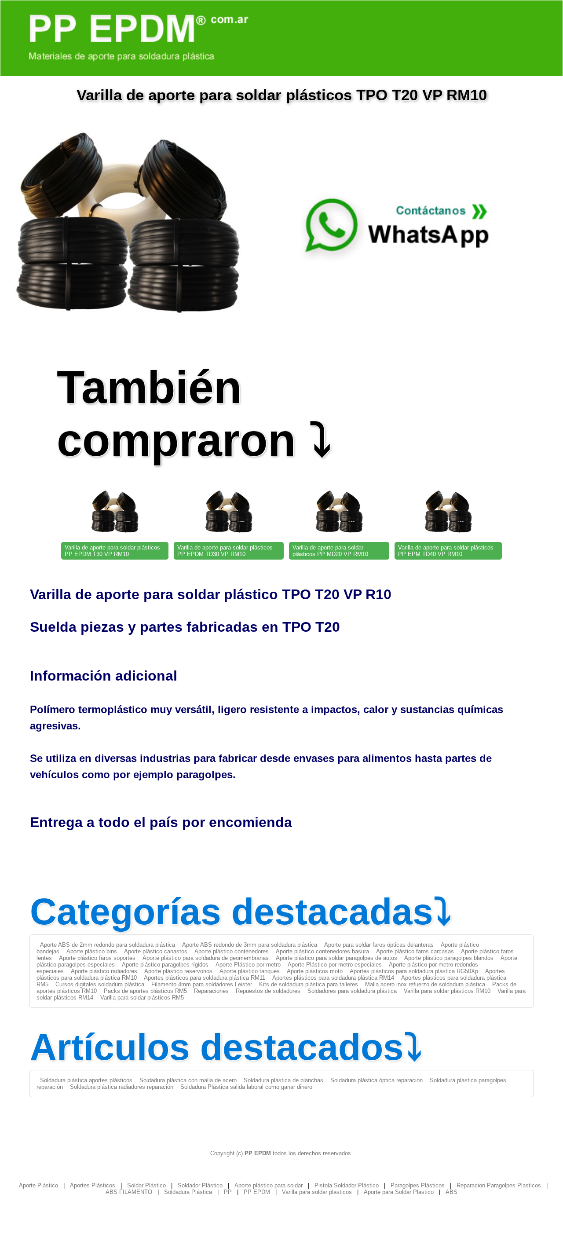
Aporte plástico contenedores (231, 951)
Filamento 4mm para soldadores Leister (201, 984)
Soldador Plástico (200, 1185)
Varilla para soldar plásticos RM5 (142, 997)
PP (228, 1192)
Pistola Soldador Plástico (346, 1185)
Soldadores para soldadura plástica (352, 991)
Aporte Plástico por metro (248, 964)
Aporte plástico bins (91, 951)
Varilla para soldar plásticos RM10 (447, 991)
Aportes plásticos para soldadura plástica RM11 (204, 977)
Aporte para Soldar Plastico (399, 1192)
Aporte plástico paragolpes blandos (449, 958)
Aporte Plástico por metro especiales (335, 964)
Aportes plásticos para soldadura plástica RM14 (333, 977)
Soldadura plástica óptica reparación (376, 1080)
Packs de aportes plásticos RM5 (145, 991)
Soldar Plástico (146, 1185)
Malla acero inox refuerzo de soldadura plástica (425, 984)
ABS (451, 1192)
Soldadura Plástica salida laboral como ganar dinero (246, 1087)
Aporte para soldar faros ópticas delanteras (379, 944)
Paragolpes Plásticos (418, 1185)
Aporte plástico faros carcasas (415, 951)
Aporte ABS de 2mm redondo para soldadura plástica (107, 944)
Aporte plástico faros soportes (97, 958)
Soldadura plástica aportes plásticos (86, 1080)
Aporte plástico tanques (249, 971)
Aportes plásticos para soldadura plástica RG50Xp (414, 971)
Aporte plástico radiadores (104, 971)
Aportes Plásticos (92, 1185)
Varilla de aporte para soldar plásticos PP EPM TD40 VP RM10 (446, 550)
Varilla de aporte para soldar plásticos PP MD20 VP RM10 (330, 550)
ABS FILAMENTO (129, 1192)
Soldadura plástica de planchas (283, 1080)
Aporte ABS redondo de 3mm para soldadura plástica (249, 944)
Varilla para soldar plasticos (317, 1192)
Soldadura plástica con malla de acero (188, 1080)
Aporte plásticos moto (315, 971)
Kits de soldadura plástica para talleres (308, 984)
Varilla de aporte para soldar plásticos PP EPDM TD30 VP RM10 (225, 550)
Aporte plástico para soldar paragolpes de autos (336, 958)
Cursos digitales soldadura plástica (99, 984)
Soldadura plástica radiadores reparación (121, 1087)
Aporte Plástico (38, 1185)
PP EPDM (257, 1192)
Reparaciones (211, 991)
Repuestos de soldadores (268, 991)
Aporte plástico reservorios (178, 971)
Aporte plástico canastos (155, 951)
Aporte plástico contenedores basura (322, 951)
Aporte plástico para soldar (268, 1185)
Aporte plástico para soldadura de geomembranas (206, 958)
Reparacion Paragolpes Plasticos (499, 1185)
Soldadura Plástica (188, 1192)
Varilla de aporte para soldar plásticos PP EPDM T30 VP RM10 (112, 550)
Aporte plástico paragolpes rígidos (165, 964)
